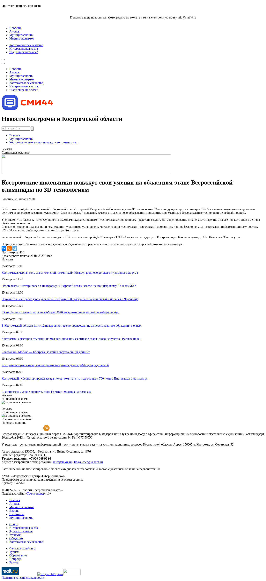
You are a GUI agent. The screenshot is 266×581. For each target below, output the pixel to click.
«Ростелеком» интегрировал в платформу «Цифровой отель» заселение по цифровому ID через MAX (69, 285)
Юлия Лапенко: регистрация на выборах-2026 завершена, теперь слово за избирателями (60, 312)
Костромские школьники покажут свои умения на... (43, 142)
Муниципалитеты (21, 139)
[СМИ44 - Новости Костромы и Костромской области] (28, 109)
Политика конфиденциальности (23, 577)
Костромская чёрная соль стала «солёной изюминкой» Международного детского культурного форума (70, 272)
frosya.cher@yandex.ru (88, 462)
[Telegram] (14, 248)
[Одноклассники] (9, 248)
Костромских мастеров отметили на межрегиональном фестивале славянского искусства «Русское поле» (71, 338)
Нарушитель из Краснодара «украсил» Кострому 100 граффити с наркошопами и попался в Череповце (70, 299)
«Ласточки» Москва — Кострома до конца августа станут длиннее (46, 352)
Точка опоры (35, 493)
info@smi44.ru (62, 462)
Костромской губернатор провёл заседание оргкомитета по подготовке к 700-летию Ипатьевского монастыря (74, 378)
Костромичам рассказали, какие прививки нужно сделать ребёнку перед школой (55, 365)
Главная (14, 135)
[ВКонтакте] (4, 248)
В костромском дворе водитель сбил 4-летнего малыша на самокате (46, 391)
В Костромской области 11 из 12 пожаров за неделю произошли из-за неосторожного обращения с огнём (71, 325)
